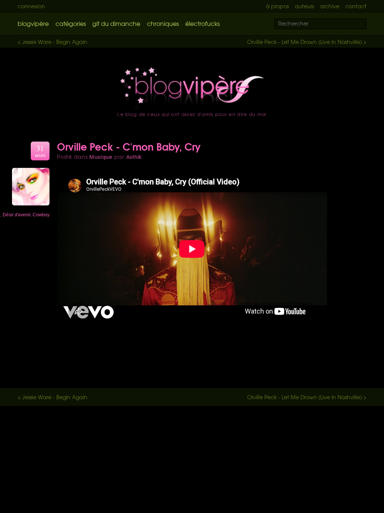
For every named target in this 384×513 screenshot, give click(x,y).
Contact (355, 6)
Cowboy (41, 214)
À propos (277, 6)
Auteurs (304, 6)
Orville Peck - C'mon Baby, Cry (129, 146)
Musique (100, 156)
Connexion (31, 6)
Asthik (134, 156)
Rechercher (365, 24)
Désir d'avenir (16, 214)
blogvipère (33, 23)
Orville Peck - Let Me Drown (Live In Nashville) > (306, 41)
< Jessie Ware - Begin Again (52, 41)
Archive (329, 6)
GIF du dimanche (116, 23)
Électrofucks (202, 23)
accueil (192, 88)
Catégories (71, 23)
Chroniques (163, 23)
